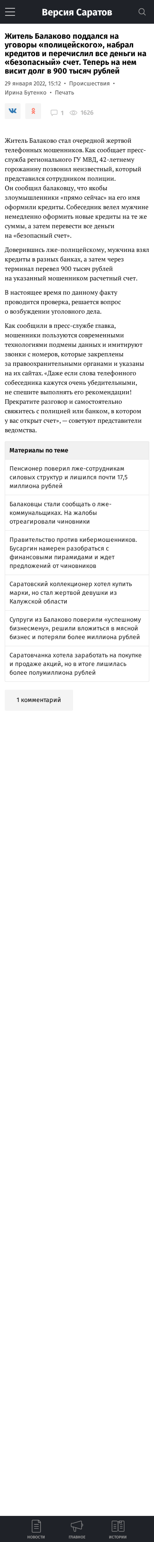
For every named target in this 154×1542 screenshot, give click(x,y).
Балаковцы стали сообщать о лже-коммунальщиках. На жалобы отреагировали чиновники (60, 512)
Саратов (77, 12)
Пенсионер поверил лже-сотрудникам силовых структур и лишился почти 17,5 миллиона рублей (68, 477)
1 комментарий (39, 700)
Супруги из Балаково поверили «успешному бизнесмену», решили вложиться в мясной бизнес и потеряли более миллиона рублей (75, 628)
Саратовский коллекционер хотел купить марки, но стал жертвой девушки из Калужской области (70, 592)
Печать (64, 92)
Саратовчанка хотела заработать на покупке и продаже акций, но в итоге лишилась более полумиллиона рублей (75, 663)
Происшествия (89, 83)
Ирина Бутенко (26, 92)
